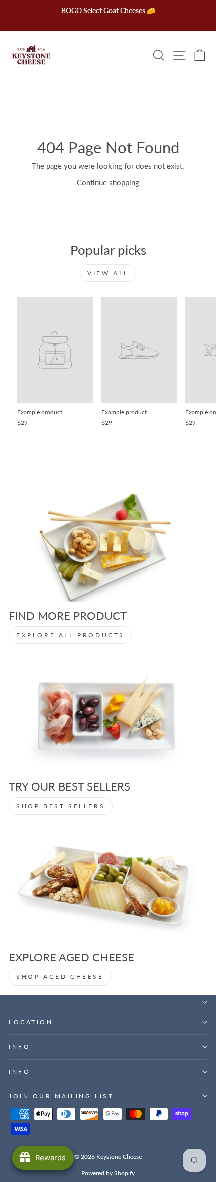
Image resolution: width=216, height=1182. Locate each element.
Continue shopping (108, 182)
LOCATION (31, 1022)
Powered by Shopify (108, 1173)
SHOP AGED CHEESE (60, 976)
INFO (19, 1046)
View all (108, 273)
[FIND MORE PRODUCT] (108, 545)
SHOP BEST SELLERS (60, 806)
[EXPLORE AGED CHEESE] (108, 887)
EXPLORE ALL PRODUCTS (70, 635)
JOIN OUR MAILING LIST (61, 1096)
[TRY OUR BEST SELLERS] (108, 716)
